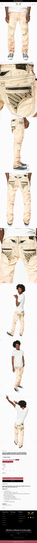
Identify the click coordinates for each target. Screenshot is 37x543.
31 (4, 471)
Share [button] (4, 507)
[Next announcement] (35, 1)
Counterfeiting (4, 524)
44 (14, 471)
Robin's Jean (17, 537)
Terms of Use (20, 514)
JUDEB (4, 466)
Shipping (3, 516)
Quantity (4, 473)
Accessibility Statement (22, 518)
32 (7, 471)
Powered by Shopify (21, 537)
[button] (2, 4)
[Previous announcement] (2, 1)
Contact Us (4, 514)
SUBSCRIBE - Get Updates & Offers (18, 541)
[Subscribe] (26, 535)
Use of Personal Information (21, 521)
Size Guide (3, 522)
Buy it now (13, 481)
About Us (12, 514)
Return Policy (4, 518)
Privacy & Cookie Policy (22, 516)
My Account (4, 520)
